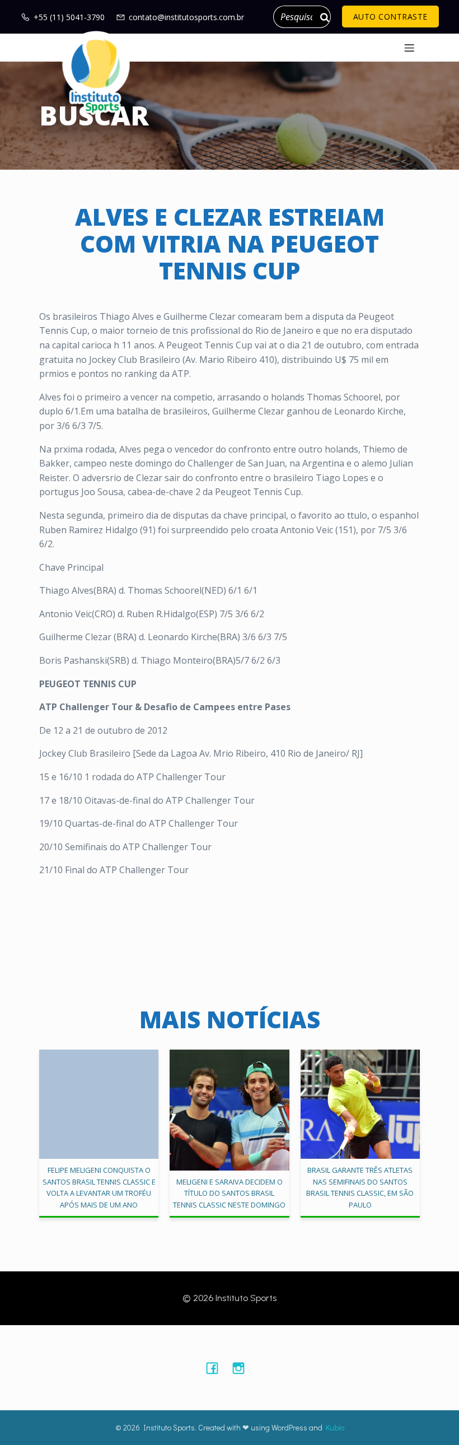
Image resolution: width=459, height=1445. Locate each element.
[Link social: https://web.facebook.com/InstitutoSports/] (216, 1368)
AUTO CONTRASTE (390, 16)
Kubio (335, 1427)
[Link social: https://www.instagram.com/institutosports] (243, 1368)
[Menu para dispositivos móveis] (409, 47)
